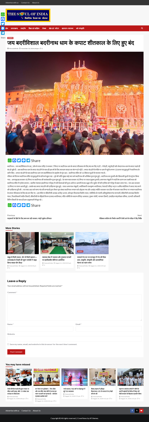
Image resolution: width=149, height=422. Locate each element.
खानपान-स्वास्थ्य (67, 28)
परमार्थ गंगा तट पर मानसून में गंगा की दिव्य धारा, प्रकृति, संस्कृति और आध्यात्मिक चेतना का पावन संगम (91, 260)
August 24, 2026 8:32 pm (45, 401)
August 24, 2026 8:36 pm (17, 398)
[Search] (142, 28)
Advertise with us (12, 3)
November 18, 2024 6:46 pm (30, 48)
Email (78, 324)
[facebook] (132, 411)
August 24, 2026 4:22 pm (101, 398)
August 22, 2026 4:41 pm (98, 266)
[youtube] (141, 411)
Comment (12, 292)
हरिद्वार (9, 383)
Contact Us (25, 3)
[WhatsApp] (3, 14)
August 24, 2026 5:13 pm (72, 396)
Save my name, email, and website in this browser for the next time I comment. (43, 344)
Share (35, 161)
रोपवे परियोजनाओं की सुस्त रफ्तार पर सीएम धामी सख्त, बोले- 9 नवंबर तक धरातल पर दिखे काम (18, 391)
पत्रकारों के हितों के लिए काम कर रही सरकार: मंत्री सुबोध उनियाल (29, 217)
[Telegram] (3, 33)
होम (7, 28)
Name (10, 324)
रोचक (44, 28)
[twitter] (137, 411)
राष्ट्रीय (23, 28)
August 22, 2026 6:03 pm (63, 263)
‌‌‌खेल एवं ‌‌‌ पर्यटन (54, 28)
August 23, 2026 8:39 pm (28, 266)
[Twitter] (3, 23)
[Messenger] (3, 28)
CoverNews (82, 418)
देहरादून (65, 383)
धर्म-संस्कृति (80, 28)
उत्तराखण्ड (14, 28)
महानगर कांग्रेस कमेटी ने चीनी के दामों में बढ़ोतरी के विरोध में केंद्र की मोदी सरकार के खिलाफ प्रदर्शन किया (130, 391)
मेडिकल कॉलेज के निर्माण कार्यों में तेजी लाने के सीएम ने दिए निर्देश (120, 217)
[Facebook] (3, 19)
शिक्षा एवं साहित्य (34, 28)
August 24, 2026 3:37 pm (128, 398)
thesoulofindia (13, 48)
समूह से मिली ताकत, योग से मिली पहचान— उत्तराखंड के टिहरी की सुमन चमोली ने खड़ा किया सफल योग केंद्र (22, 260)
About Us (35, 3)
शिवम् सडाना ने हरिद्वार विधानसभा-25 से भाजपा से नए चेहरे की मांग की (102, 391)
